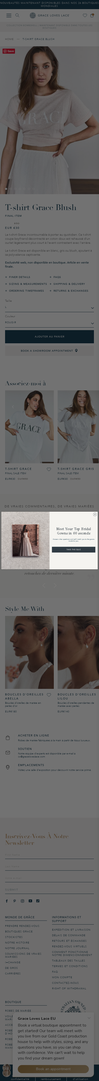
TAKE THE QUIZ (74, 549)
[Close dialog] (95, 514)
